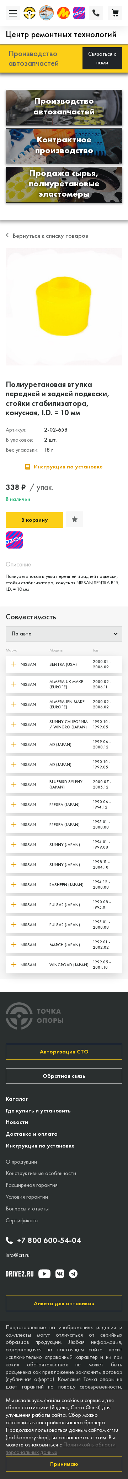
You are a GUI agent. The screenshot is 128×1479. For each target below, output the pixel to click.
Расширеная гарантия (32, 1185)
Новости (17, 1122)
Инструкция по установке (40, 1145)
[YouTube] (44, 1273)
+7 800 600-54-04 (49, 1240)
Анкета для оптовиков (64, 1303)
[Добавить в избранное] (74, 519)
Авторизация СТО (64, 1051)
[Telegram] (73, 1273)
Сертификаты (22, 1220)
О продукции (21, 1161)
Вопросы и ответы (27, 1208)
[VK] (59, 1273)
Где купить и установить (38, 1110)
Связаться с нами (102, 58)
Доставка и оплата (32, 1133)
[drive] (19, 1274)
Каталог (17, 1098)
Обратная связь (64, 1076)
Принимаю (64, 1464)
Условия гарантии (27, 1196)
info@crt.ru (18, 1255)
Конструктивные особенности (41, 1173)
